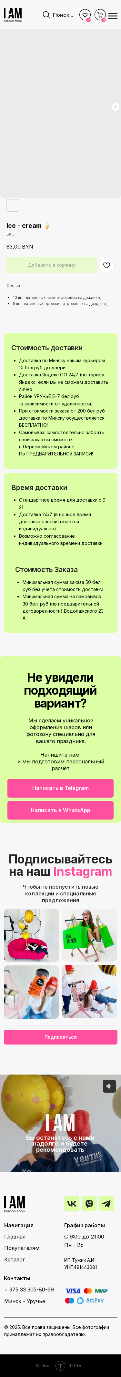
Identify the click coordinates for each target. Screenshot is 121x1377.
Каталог (14, 1259)
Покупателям (21, 1248)
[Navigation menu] (112, 16)
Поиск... (63, 15)
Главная (14, 1236)
